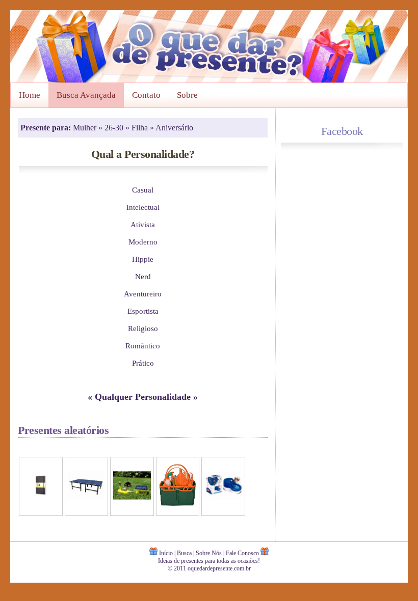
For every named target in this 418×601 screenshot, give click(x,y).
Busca (184, 553)
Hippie (142, 259)
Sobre (187, 95)
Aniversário (174, 127)
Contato (146, 95)
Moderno (143, 241)
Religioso (143, 328)
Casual (142, 189)
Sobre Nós (209, 553)
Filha (141, 127)
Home (29, 95)
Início (166, 553)
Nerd (143, 276)
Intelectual (143, 207)
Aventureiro (143, 293)
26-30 (114, 127)
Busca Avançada (86, 95)
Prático (143, 363)
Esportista (143, 311)
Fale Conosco (242, 553)
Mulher (85, 127)
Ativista (142, 224)
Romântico (142, 345)
